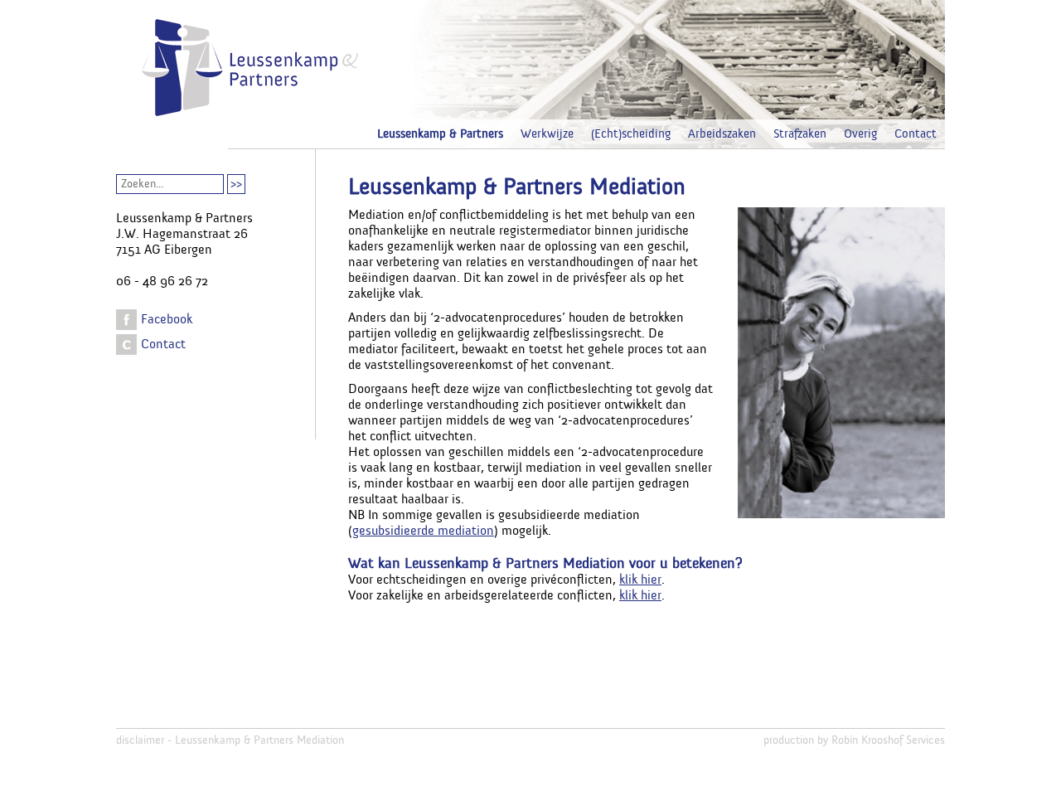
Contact (915, 134)
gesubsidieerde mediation (423, 530)
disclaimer (140, 740)
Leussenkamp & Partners (440, 134)
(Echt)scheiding (631, 134)
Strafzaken (799, 134)
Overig (860, 134)
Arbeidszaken (722, 134)
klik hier (640, 579)
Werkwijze (547, 134)
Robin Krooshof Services (888, 740)
